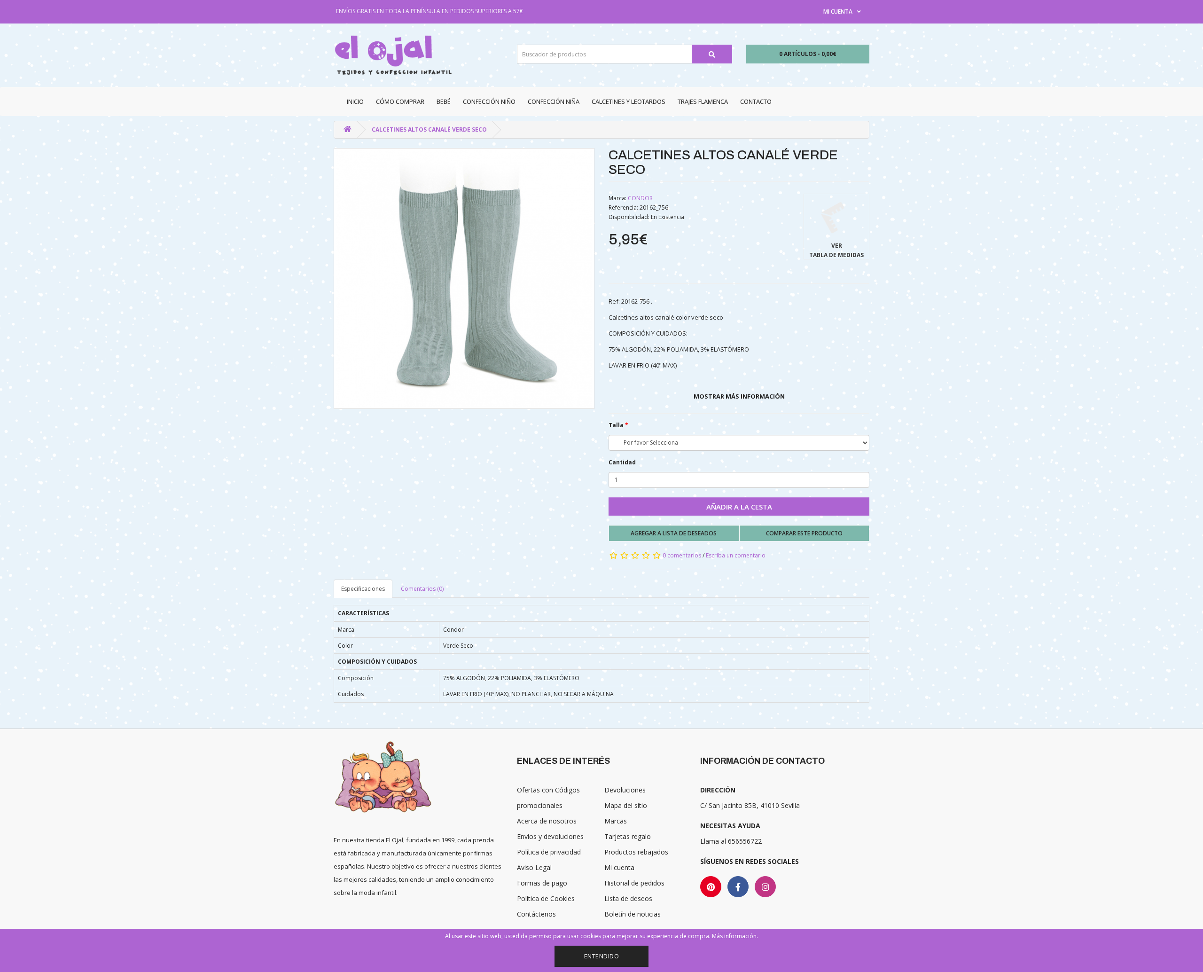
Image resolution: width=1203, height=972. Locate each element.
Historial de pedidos (634, 882)
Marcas (615, 820)
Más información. (735, 936)
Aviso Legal (534, 867)
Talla (616, 425)
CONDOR (640, 198)
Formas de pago (542, 882)
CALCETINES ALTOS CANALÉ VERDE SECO (429, 129)
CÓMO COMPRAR (400, 101)
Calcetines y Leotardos (628, 101)
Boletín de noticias (632, 913)
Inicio (355, 101)
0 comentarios (682, 555)
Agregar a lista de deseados (674, 533)
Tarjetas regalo (627, 836)
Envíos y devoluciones (550, 836)
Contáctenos (536, 913)
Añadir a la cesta (739, 506)
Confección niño (489, 101)
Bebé (444, 101)
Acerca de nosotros (547, 820)
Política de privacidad (549, 851)
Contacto (756, 101)
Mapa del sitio (625, 805)
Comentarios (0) (422, 589)
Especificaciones (363, 589)
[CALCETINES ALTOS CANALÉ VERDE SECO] (464, 278)
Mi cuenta (619, 867)
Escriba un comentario (736, 555)
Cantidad (622, 462)
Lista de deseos (628, 898)
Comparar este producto (804, 533)
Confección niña (553, 101)
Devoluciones (625, 789)
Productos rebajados (636, 851)
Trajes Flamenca (703, 101)
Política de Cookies (546, 898)
